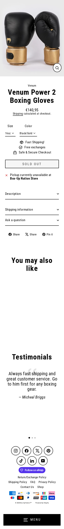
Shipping (18, 113)
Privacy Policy (47, 482)
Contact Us (27, 487)
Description (13, 194)
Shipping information (19, 209)
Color (28, 126)
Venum (32, 85)
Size (10, 126)
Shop (40, 487)
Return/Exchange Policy (32, 477)
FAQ (32, 482)
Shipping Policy (17, 482)
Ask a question (15, 220)
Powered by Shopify (42, 503)
